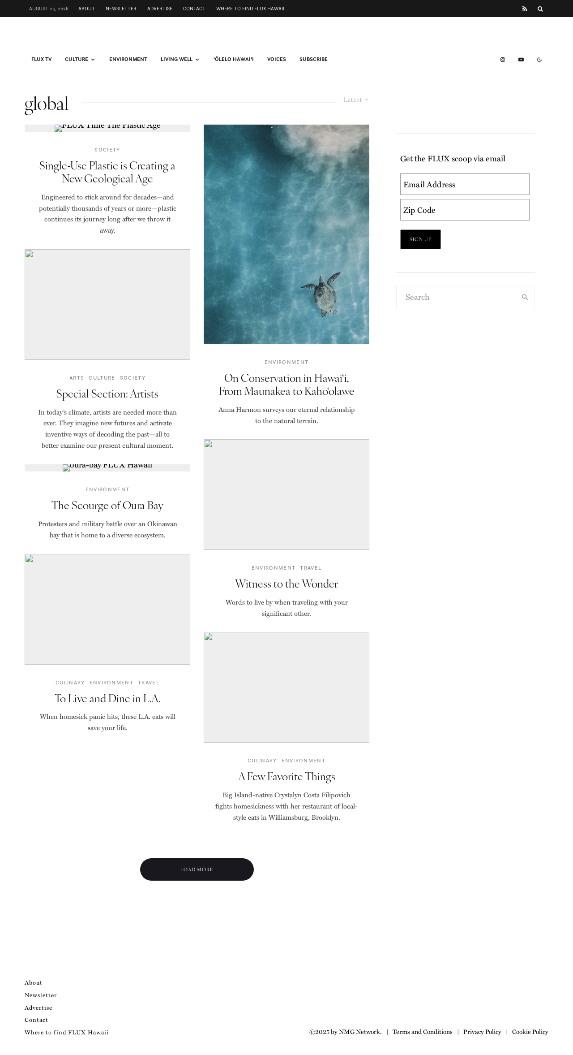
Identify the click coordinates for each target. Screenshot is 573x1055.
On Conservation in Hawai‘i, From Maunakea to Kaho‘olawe (287, 384)
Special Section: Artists (107, 393)
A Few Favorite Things (286, 776)
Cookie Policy (530, 1031)
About (86, 8)
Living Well (176, 59)
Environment (128, 59)
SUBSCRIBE (313, 59)
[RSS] (524, 8)
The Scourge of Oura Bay (107, 504)
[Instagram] (503, 59)
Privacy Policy (482, 1031)
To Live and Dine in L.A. (107, 698)
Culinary (70, 682)
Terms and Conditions (423, 1031)
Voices (276, 59)
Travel (148, 682)
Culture (76, 59)
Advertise (159, 8)
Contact (194, 8)
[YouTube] (521, 59)
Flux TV (41, 59)
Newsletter (121, 8)
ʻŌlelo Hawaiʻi (234, 59)
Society (107, 149)
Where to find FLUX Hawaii (250, 8)
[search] (525, 297)
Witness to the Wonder (286, 583)
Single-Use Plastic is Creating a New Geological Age (107, 172)
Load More (197, 869)
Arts (76, 377)
